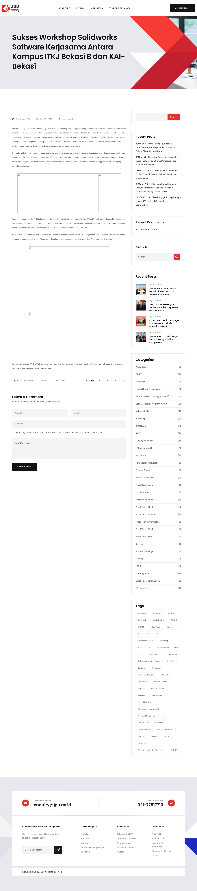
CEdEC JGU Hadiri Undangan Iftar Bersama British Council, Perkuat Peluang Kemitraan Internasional (157, 174)
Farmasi (170, 627)
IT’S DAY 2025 (144, 647)
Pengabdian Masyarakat (147, 462)
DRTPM (141, 627)
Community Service (162, 851)
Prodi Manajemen (144, 499)
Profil (164, 716)
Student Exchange (144, 551)
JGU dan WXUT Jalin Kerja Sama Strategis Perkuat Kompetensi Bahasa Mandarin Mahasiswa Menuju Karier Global (156, 188)
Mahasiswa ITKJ (158, 688)
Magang (141, 688)
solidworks (44, 380)
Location (85, 851)
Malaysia (141, 695)
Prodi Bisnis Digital (145, 485)
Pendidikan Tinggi (145, 702)
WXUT (174, 750)
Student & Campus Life (92, 847)
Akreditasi (141, 366)
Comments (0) (22, 119)
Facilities (85, 838)
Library (84, 843)
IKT (149, 634)
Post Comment (24, 467)
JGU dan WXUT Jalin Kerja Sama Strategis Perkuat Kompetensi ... (163, 339)
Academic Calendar (127, 838)
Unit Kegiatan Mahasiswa (148, 580)
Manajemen (157, 695)
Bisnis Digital (158, 620)
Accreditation (124, 843)
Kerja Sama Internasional (148, 661)
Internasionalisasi (145, 640)
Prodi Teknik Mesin (145, 529)
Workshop (60, 380)
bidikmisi (142, 620)
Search (173, 117)
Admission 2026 (182, 8)
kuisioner (142, 668)
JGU (139, 654)
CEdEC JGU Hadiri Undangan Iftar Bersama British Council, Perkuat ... (164, 323)
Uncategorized (69, 119)
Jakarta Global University (167, 647)
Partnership (141, 455)
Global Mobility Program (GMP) (151, 403)
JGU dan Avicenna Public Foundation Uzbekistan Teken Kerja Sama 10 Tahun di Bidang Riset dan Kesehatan (155, 147)
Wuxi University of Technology (151, 750)
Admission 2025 (125, 834)
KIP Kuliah (170, 661)
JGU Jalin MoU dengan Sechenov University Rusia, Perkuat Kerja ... (163, 307)
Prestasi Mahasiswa (145, 477)
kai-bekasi (28, 380)
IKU (158, 634)
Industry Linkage (144, 411)
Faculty (84, 834)
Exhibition (140, 381)
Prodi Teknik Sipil (144, 536)
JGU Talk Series (170, 654)
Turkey (154, 736)
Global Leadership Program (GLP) (152, 396)
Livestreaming (160, 681)
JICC (138, 433)
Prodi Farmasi (142, 492)
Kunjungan (156, 668)
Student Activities (126, 847)
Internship (141, 418)
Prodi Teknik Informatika (148, 521)
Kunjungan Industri (145, 440)
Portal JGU (157, 834)
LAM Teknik (143, 681)
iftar (139, 634)
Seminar (140, 544)
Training (139, 558)
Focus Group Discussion (148, 389)
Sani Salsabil (143, 722)
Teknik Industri (144, 729)
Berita (171, 613)
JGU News (141, 426)
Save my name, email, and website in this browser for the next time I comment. (59, 432)
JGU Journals (158, 838)
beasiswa (157, 613)
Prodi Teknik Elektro (145, 507)
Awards (120, 851)
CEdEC (139, 374)
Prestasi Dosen (143, 470)
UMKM (139, 566)
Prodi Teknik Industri (146, 514)
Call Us (155, 855)
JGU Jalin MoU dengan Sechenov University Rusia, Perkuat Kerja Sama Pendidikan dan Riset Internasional (157, 161)
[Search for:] (158, 257)
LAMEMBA (165, 675)
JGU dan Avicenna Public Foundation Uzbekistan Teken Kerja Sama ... (162, 291)
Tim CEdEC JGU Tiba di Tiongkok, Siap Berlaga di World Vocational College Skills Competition (158, 201)
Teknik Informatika (165, 729)
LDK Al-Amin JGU (144, 448)
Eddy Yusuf (155, 627)
